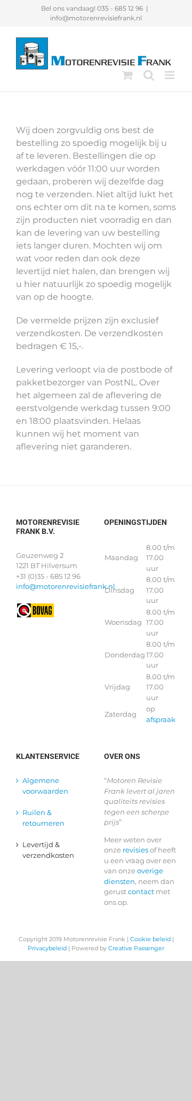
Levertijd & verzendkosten (48, 849)
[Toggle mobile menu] (170, 75)
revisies (135, 850)
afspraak (160, 719)
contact (141, 891)
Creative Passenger (136, 948)
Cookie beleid (150, 939)
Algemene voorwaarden (45, 785)
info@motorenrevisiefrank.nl (96, 18)
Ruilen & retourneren (43, 817)
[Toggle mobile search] (148, 75)
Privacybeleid (47, 948)
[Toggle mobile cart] (127, 75)
